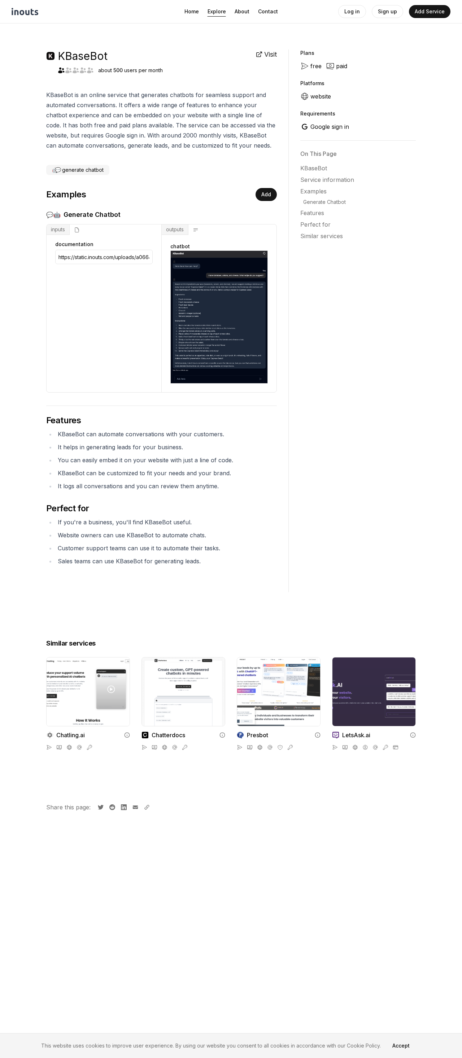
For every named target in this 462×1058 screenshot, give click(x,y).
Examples (313, 191)
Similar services (321, 236)
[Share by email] (134, 806)
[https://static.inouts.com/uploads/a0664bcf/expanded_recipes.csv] (104, 257)
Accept (401, 1045)
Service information (327, 179)
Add (266, 194)
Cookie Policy (363, 1045)
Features (312, 213)
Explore (217, 11)
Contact (268, 11)
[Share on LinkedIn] (123, 806)
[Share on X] (100, 806)
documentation (74, 244)
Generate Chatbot (324, 202)
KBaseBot (313, 168)
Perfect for (315, 224)
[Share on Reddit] (111, 806)
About (242, 11)
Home (191, 11)
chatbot (180, 246)
